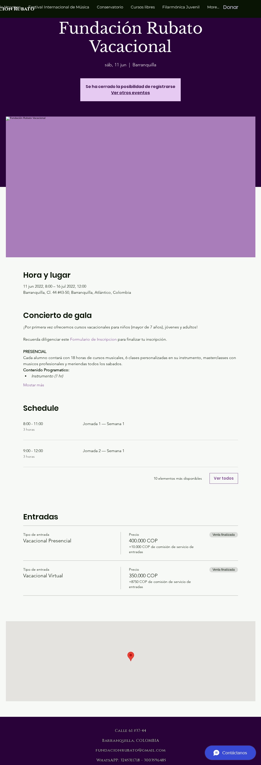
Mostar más (33, 384)
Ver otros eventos (130, 93)
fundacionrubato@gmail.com (131, 750)
